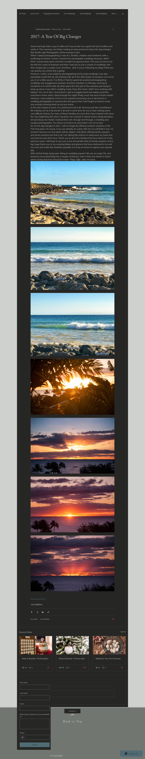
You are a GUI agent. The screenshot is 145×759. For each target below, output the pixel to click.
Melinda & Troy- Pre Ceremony (108, 658)
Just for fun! (34, 14)
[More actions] (113, 29)
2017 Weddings (69, 14)
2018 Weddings (101, 14)
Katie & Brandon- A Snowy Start (72, 658)
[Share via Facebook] (32, 612)
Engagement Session (51, 14)
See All (123, 632)
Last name (24, 693)
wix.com (92, 748)
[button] (123, 14)
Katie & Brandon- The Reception (35, 658)
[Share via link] (48, 612)
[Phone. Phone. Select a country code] (23, 737)
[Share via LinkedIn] (43, 612)
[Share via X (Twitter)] (37, 612)
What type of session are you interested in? (34, 715)
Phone (22, 733)
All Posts (22, 14)
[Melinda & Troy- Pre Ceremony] (109, 645)
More (113, 14)
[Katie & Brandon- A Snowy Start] (72, 645)
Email (22, 704)
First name (24, 682)
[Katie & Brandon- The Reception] (35, 645)
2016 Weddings (85, 14)
